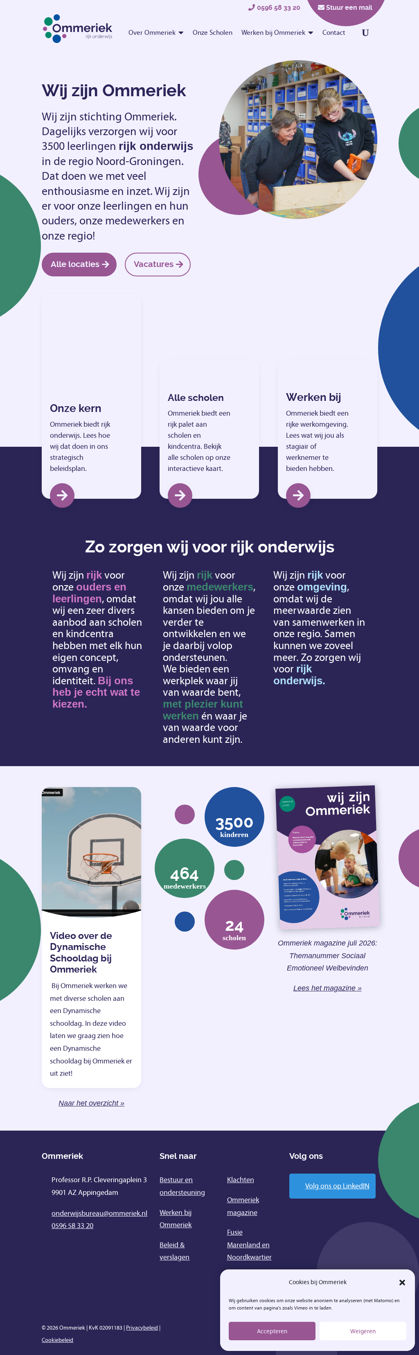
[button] (402, 1282)
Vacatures (153, 264)
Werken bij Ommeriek (273, 32)
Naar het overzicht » (91, 1103)
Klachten (240, 1179)
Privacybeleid (142, 1327)
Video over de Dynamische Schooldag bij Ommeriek (81, 952)
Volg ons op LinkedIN (337, 1185)
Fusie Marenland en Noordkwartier (249, 1245)
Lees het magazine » (327, 988)
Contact (333, 32)
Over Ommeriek (152, 32)
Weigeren (363, 1331)
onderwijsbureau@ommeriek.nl (99, 1213)
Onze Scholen (212, 32)
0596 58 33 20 (278, 7)
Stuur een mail (349, 7)
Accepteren (272, 1331)
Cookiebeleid (57, 1340)
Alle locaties (75, 264)
